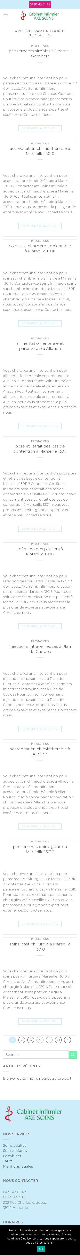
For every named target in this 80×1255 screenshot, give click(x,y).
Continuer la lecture (40, 128)
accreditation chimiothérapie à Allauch (40, 751)
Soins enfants (15, 1151)
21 (58, 1040)
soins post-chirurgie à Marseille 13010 (40, 947)
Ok (41, 1249)
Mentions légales (18, 1166)
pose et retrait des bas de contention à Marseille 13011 (40, 449)
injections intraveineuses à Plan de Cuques (40, 649)
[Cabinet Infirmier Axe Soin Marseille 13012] (40, 15)
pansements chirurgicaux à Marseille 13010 (40, 849)
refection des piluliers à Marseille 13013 (40, 551)
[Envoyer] (73, 1055)
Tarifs (7, 1161)
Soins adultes (14, 1146)
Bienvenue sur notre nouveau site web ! (37, 1079)
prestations (40, 45)
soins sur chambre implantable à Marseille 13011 (40, 248)
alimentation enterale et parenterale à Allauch (40, 346)
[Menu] (5, 16)
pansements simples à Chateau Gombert (40, 53)
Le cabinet (12, 1156)
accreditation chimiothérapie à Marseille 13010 (40, 151)
